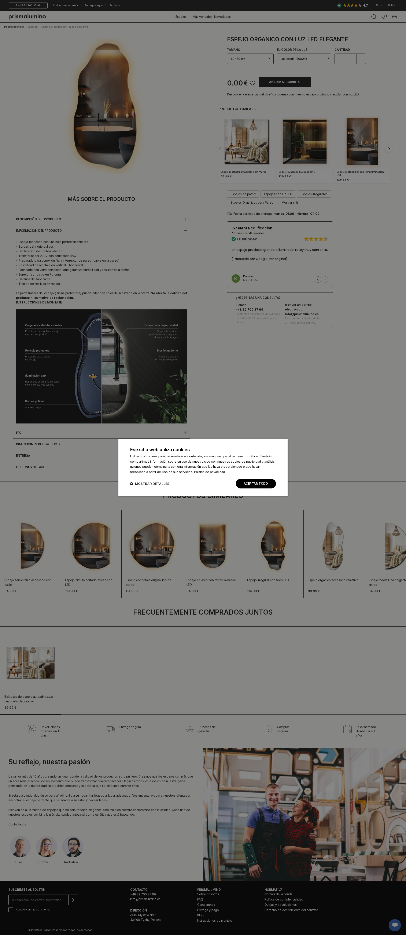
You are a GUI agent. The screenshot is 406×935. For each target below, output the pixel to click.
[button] (149, 483)
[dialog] (203, 467)
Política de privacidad (209, 472)
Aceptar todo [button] (256, 483)
